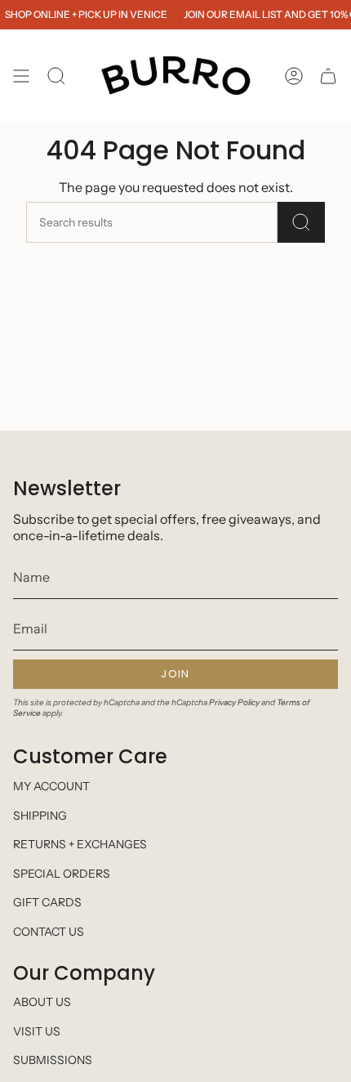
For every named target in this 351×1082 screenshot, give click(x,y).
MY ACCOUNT (51, 786)
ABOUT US (42, 1002)
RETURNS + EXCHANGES (80, 844)
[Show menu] (21, 75)
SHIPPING (40, 815)
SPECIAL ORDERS (61, 873)
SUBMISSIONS (52, 1060)
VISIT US (36, 1031)
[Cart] (328, 75)
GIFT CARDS (47, 902)
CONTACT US (48, 931)
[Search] (301, 222)
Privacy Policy (234, 702)
